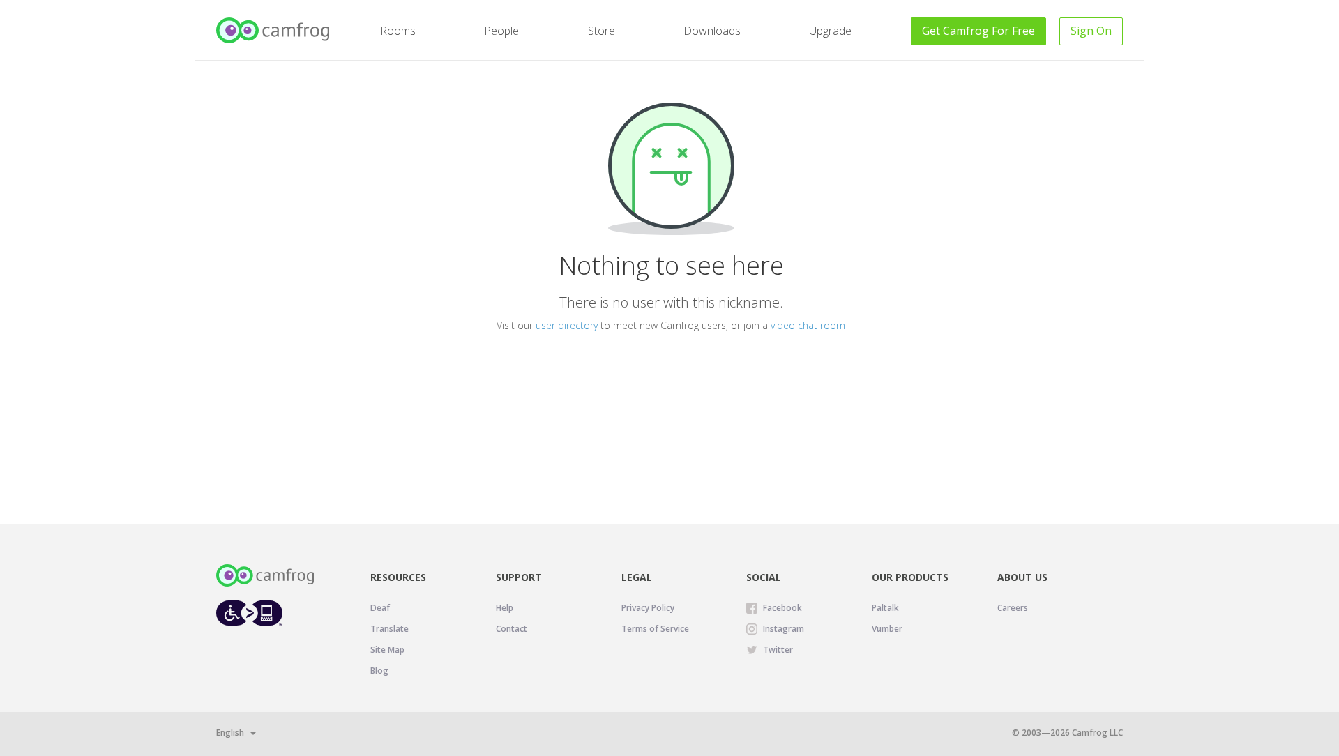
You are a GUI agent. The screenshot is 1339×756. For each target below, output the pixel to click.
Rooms (398, 30)
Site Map (387, 650)
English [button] (230, 733)
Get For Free (978, 30)
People (501, 30)
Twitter (778, 650)
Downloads (712, 30)
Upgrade (830, 30)
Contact (511, 629)
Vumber (887, 629)
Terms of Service (655, 629)
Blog (379, 670)
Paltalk (885, 608)
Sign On (1091, 30)
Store (601, 30)
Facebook (782, 608)
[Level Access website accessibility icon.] (249, 612)
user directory (567, 325)
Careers (1012, 608)
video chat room (808, 325)
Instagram (783, 629)
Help (504, 608)
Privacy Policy (647, 608)
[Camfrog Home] (273, 30)
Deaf (380, 608)
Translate (389, 629)
